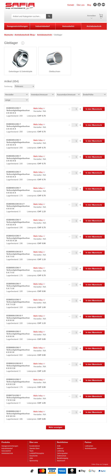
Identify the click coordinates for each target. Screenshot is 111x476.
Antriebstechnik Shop (25, 35)
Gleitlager (58, 35)
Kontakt (70, 5)
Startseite (8, 35)
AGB (58, 446)
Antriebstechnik (94, 26)
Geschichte (33, 456)
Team (31, 451)
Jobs (31, 458)
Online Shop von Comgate (100, 464)
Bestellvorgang (62, 458)
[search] (49, 16)
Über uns (80, 5)
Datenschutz (61, 456)
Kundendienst (34, 446)
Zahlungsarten (62, 453)
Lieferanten (89, 446)
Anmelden (91, 16)
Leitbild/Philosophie (36, 453)
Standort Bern (34, 448)
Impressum (61, 461)
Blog (89, 5)
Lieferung (60, 451)
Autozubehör (68, 26)
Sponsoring (33, 461)
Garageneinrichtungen (17, 26)
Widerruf (60, 448)
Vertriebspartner (91, 448)
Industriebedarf (42, 26)
